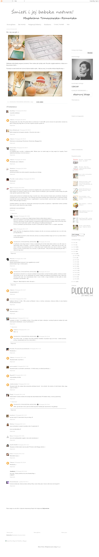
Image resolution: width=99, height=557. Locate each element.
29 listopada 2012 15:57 (22, 229)
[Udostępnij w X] (39, 102)
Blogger (59, 546)
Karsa (11, 436)
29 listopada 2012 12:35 (20, 375)
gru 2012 (75, 255)
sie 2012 (75, 264)
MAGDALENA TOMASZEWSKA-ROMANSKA (25, 241)
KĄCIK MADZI (14, 445)
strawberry (12, 415)
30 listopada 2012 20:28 (20, 462)
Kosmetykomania (14, 481)
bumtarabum (13, 147)
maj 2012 (75, 270)
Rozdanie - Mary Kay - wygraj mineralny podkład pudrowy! (85, 168)
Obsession (16, 216)
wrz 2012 (75, 262)
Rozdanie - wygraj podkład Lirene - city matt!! (85, 160)
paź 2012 (75, 259)
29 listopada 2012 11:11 (18, 309)
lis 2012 (75, 257)
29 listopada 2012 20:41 (44, 404)
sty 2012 (75, 279)
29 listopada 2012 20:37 (44, 271)
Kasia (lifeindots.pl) (14, 130)
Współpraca (47, 24)
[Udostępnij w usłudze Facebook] (41, 102)
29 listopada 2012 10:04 (24, 216)
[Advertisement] (37, 520)
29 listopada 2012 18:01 (18, 436)
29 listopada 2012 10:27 (20, 290)
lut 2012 (75, 276)
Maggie (11, 394)
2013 (74, 251)
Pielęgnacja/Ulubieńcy (34, 24)
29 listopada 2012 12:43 (23, 384)
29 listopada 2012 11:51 (23, 329)
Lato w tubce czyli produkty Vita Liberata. (85, 174)
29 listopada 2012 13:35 (21, 415)
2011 (74, 281)
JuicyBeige (12, 111)
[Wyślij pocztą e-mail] (37, 102)
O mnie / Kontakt (59, 24)
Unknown (12, 119)
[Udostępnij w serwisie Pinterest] (42, 102)
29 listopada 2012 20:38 (44, 336)
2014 (74, 249)
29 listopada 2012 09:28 (20, 110)
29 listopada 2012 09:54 (29, 179)
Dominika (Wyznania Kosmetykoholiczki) (19, 348)
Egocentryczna (13, 318)
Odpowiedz (12, 115)
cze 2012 (75, 268)
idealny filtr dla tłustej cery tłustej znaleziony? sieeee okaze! (85, 190)
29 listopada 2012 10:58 (20, 299)
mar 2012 (75, 274)
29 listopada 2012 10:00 (20, 258)
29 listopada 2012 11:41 (35, 348)
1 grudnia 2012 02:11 (23, 481)
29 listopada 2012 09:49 (20, 168)
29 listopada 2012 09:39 (25, 130)
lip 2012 (75, 266)
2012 (74, 253)
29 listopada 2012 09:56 (18, 187)
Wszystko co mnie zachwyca (16, 179)
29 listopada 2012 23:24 (18, 453)
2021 (74, 242)
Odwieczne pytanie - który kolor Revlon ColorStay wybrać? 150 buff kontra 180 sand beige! (85, 183)
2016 (74, 244)
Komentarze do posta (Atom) (18, 535)
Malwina (12, 424)
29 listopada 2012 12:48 (19, 394)
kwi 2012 (75, 272)
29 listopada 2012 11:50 (20, 357)
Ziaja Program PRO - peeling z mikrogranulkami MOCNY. (85, 218)
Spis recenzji (21, 24)
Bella (11, 309)
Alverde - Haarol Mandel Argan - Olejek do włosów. (85, 226)
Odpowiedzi (14, 213)
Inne (68, 24)
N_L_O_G (12, 299)
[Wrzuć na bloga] (38, 102)
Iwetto (11, 453)
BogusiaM (12, 375)
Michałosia (12, 168)
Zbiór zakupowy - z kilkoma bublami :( (85, 204)
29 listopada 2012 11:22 (22, 318)
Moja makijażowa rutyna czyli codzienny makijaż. (86, 211)
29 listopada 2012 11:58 (22, 366)
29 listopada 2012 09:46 (20, 159)
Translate (82, 236)
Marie (11, 187)
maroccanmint (13, 366)
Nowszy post (10, 532)
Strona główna (11, 24)
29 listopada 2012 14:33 (19, 424)
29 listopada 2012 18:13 (23, 444)
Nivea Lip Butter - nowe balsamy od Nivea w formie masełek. (85, 197)
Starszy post (64, 532)
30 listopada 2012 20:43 (21, 471)
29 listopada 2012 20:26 (44, 241)
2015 (74, 247)
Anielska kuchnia (14, 384)
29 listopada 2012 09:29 (20, 119)
